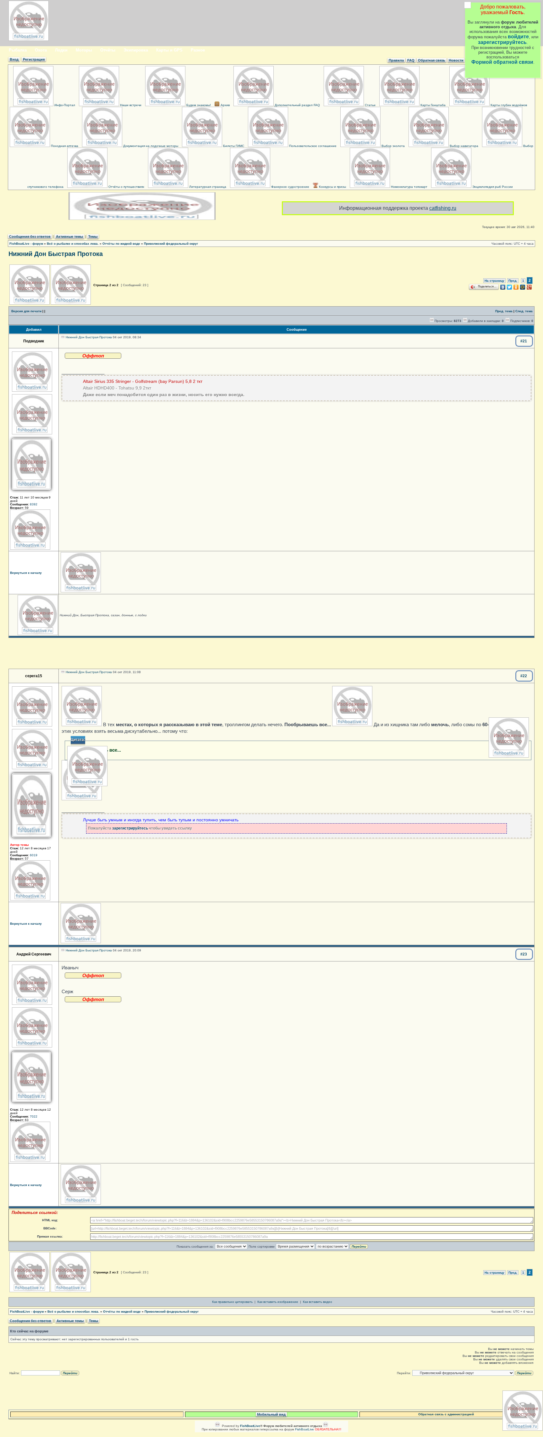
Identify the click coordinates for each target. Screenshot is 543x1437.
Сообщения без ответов (30, 236)
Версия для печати (26, 311)
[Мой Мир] (522, 287)
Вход (14, 59)
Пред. (512, 280)
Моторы (84, 50)
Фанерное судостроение (289, 186)
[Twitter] (509, 287)
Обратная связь (431, 60)
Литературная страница (207, 186)
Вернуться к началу (26, 572)
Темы (92, 236)
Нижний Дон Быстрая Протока (55, 253)
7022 (33, 1116)
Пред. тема (504, 311)
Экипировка (135, 50)
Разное (198, 50)
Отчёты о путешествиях (125, 186)
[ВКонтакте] (503, 287)
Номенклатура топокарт (408, 186)
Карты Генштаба (433, 105)
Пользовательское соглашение (312, 146)
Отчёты (107, 50)
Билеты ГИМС (233, 146)
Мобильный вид (271, 1414)
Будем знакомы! (198, 105)
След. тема (524, 311)
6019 (33, 855)
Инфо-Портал (64, 105)
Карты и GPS (169, 50)
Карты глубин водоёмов (508, 105)
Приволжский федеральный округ (171, 243)
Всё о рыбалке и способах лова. (73, 243)
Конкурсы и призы (332, 186)
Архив (225, 105)
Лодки (61, 50)
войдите (518, 36)
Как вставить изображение (277, 1302)
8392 (33, 504)
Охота (41, 50)
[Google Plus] (529, 287)
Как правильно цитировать (232, 1302)
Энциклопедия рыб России (492, 186)
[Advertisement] (271, 653)
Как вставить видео (317, 1302)
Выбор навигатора (463, 146)
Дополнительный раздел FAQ (297, 105)
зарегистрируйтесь (502, 42)
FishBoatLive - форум (26, 243)
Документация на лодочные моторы (150, 146)
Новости (456, 60)
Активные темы (69, 236)
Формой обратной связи (502, 62)
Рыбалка (18, 50)
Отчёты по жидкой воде (121, 243)
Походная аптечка (64, 146)
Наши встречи (130, 105)
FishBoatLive (304, 1429)
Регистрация (34, 59)
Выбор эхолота (393, 146)
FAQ (410, 60)
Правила (396, 60)
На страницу (494, 280)
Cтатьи (370, 105)
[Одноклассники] (516, 287)
